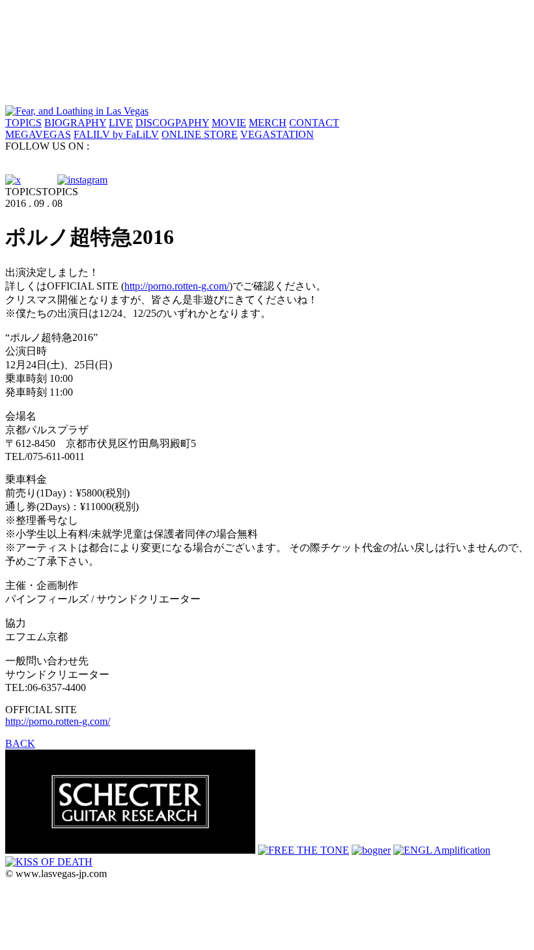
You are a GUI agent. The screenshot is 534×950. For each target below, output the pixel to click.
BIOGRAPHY (75, 122)
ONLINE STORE (200, 134)
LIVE (121, 122)
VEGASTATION (277, 134)
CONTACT (314, 122)
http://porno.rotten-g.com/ (176, 286)
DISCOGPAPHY (172, 122)
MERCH (268, 122)
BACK (20, 743)
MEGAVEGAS (38, 134)
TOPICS (23, 122)
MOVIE (229, 122)
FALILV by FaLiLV (116, 134)
